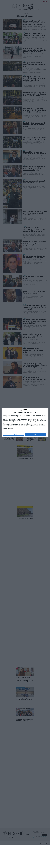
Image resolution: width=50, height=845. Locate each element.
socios (15, 414)
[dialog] (25, 422)
